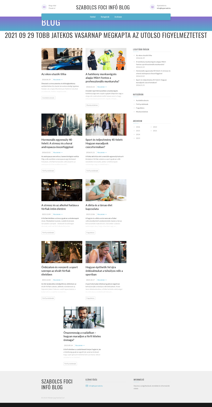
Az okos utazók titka (53, 74)
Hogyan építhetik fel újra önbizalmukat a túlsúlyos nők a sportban (104, 271)
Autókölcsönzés (48, 98)
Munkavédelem (92, 105)
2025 (138, 131)
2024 (138, 134)
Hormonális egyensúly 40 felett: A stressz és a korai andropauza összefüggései (57, 143)
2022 (155, 127)
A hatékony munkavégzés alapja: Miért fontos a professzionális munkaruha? (102, 77)
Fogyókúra (90, 232)
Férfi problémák (48, 171)
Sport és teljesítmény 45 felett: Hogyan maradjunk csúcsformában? (104, 143)
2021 (155, 131)
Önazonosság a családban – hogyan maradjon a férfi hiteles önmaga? (82, 336)
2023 (138, 138)
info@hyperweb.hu (164, 8)
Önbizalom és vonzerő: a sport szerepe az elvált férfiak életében (59, 271)
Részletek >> (58, 80)
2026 (138, 127)
